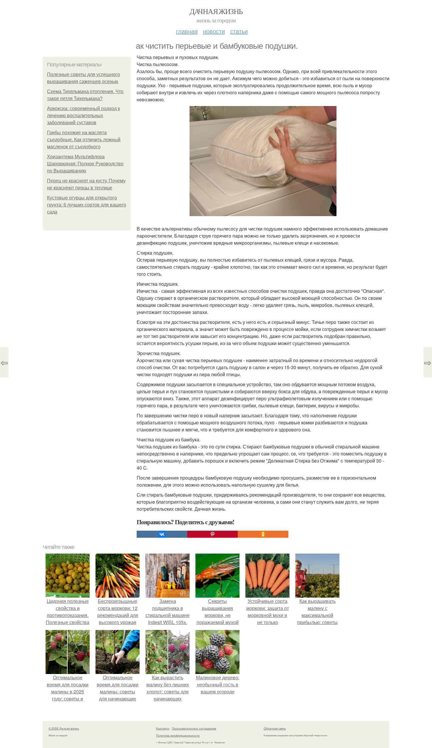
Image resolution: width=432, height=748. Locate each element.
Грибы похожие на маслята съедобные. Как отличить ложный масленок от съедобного (83, 139)
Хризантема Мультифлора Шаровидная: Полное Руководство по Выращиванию (85, 163)
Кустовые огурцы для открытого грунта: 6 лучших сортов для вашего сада (86, 204)
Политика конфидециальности (178, 735)
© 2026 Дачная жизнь (63, 728)
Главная (187, 31)
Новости (214, 31)
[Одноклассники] (263, 534)
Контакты (162, 728)
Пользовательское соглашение (194, 728)
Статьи (239, 31)
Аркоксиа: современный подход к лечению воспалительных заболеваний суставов (83, 115)
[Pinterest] (212, 534)
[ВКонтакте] (162, 534)
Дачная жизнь (216, 11)
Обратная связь (275, 728)
